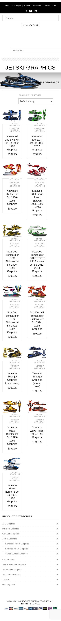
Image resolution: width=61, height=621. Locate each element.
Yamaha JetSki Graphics (15, 367)
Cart (54, 6)
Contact (47, 6)
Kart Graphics (8, 559)
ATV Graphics (8, 524)
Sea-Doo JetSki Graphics (39, 184)
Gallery (27, 6)
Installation (37, 6)
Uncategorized (8, 584)
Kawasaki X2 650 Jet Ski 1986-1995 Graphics (12, 197)
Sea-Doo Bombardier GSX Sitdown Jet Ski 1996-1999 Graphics (12, 261)
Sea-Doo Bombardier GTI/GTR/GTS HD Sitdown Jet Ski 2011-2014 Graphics (38, 261)
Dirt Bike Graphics (10, 529)
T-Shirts (5, 579)
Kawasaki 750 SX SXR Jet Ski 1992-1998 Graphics (12, 143)
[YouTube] (30, 11)
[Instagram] (36, 11)
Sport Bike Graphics (11, 574)
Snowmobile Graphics (12, 569)
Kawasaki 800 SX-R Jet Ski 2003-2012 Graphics (37, 143)
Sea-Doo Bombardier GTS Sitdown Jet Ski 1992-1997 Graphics (12, 322)
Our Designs (16, 6)
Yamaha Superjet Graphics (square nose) (37, 380)
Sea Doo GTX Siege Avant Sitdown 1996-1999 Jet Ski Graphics (37, 201)
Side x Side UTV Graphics (14, 564)
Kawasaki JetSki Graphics (15, 130)
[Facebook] (26, 11)
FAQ (7, 6)
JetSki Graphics (15, 124)
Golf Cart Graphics (10, 534)
